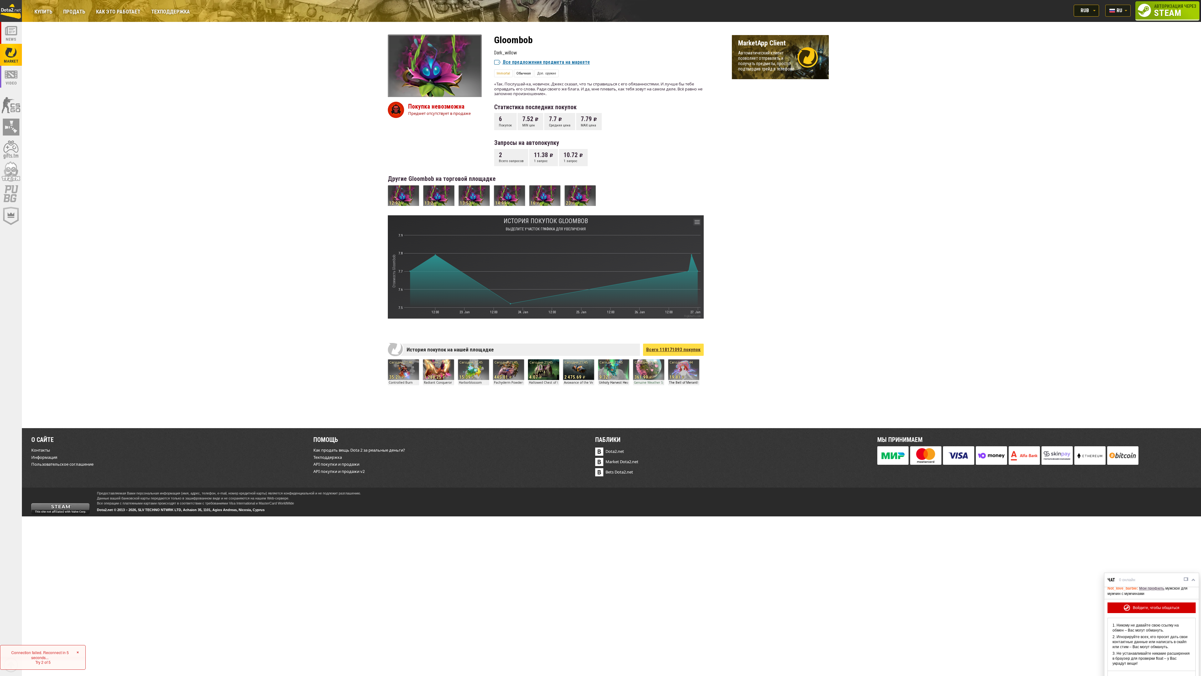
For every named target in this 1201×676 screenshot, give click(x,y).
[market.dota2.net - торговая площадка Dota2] (11, 55)
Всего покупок (673, 349)
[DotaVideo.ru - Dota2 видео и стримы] (11, 77)
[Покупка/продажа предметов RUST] (11, 127)
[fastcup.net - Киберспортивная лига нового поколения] (11, 216)
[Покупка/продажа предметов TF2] (11, 171)
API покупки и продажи (336, 464)
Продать (74, 12)
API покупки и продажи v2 (339, 471)
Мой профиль (1151, 588)
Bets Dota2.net (619, 472)
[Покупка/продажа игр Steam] (11, 149)
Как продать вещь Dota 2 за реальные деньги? (359, 450)
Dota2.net (615, 451)
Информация (44, 457)
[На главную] (11, 11)
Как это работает (118, 12)
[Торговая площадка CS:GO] (11, 105)
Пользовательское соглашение (62, 464)
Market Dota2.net (622, 461)
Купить (43, 12)
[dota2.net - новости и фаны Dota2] (11, 33)
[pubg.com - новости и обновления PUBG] (11, 194)
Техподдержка (170, 12)
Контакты (40, 450)
